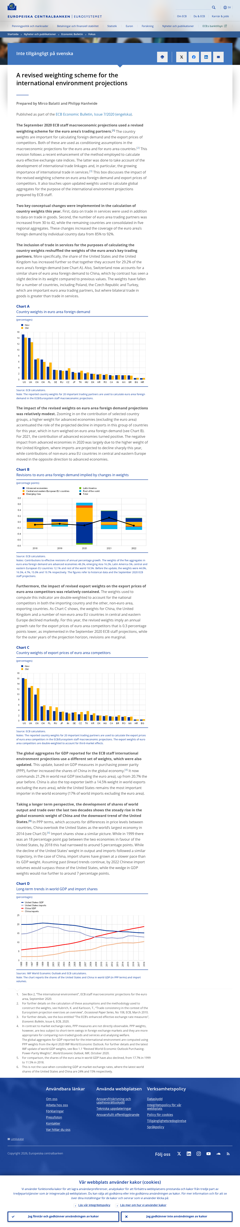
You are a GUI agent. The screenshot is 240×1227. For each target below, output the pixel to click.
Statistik (112, 26)
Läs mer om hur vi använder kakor (143, 1205)
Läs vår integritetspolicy (94, 1205)
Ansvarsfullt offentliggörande (117, 1115)
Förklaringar (55, 1111)
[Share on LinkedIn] (206, 57)
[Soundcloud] (218, 1153)
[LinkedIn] (189, 1153)
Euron (129, 26)
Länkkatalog (17, 1139)
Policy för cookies (160, 1115)
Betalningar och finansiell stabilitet (78, 26)
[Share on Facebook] (194, 57)
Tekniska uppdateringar (113, 1108)
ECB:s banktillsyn (213, 26)
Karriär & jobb (220, 16)
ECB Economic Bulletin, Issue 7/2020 (85, 114)
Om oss (51, 1099)
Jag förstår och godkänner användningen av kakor (63, 1216)
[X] (179, 1153)
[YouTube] (208, 1153)
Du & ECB (199, 16)
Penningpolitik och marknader (30, 26)
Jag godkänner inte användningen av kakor (176, 1216)
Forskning (148, 26)
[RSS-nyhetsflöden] (228, 1153)
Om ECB (182, 16)
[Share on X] (181, 57)
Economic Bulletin (72, 34)
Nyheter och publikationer (178, 26)
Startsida (13, 34)
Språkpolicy (155, 1127)
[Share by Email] (218, 57)
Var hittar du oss (58, 1129)
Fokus (91, 34)
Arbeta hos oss (57, 1105)
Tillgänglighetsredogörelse (166, 1121)
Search (214, 7)
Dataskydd (155, 1099)
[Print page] (162, 57)
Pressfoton (54, 1117)
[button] (220, 7)
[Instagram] (198, 1153)
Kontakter (53, 1123)
